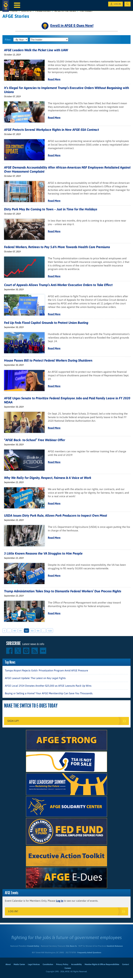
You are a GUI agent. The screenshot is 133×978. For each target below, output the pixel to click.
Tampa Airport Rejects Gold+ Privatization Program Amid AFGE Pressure (46, 670)
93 (32, 630)
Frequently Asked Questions (89, 952)
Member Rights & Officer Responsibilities (102, 964)
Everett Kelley (33, 946)
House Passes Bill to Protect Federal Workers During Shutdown (48, 360)
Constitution (48, 964)
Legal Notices (34, 964)
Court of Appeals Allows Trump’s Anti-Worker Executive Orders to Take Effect (58, 285)
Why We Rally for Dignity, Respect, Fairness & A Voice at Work (47, 478)
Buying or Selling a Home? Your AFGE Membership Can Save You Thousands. (49, 693)
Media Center (19, 964)
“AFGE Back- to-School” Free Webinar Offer (34, 440)
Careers (68, 968)
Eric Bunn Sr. (71, 946)
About (8, 964)
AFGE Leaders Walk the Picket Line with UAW (36, 50)
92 (26, 630)
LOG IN (117, 4)
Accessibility (76, 964)
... (9, 630)
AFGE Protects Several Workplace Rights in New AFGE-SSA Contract (51, 129)
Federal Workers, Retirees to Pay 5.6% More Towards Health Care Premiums (57, 247)
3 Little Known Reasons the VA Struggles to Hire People (43, 553)
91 (20, 630)
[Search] (127, 4)
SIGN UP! (13, 721)
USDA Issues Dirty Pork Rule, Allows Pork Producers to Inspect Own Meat (55, 515)
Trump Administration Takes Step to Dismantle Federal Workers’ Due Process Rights (62, 591)
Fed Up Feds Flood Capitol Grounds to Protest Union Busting (46, 322)
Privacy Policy (62, 964)
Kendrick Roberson (115, 946)
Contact (125, 964)
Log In (59, 900)
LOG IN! (13, 911)
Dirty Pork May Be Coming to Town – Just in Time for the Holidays (50, 209)
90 (14, 630)
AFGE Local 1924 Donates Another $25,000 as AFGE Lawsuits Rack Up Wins (48, 685)
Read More (54, 79)
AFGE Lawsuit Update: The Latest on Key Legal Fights (35, 678)
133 (50, 630)
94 (38, 630)
